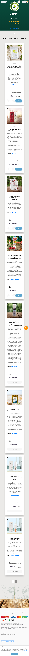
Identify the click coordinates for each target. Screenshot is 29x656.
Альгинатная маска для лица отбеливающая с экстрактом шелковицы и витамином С (14, 67)
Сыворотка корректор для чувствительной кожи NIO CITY (14, 478)
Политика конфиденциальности (7, 640)
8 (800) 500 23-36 (14, 23)
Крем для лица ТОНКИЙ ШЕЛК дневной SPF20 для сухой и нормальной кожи (14, 324)
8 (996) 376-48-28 (14, 18)
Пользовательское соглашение (7, 641)
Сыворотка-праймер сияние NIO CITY (14, 539)
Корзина (24, 1)
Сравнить (7, 45)
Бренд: (11, 84)
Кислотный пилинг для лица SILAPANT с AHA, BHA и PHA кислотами (14, 129)
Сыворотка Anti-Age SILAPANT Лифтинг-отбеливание (14, 198)
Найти (23, 613)
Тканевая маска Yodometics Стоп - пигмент (14, 410)
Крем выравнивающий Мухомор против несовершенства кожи (14, 257)
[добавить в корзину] (18, 100)
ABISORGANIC (14, 14)
